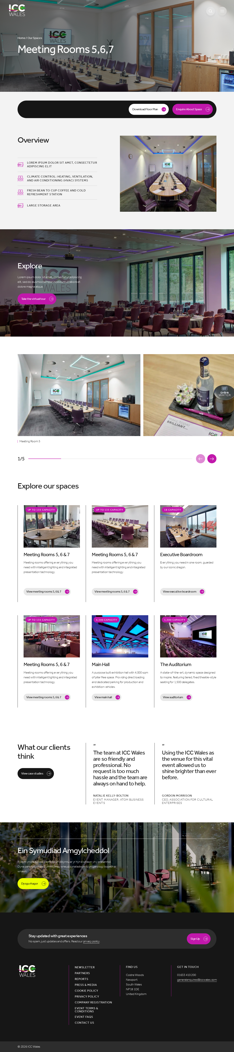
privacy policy (91, 941)
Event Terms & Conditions (86, 1010)
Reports (81, 979)
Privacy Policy (87, 996)
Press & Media (86, 985)
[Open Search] (210, 11)
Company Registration (93, 1002)
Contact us (84, 1022)
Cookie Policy (86, 990)
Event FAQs (84, 1017)
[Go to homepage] (16, 10)
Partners (82, 973)
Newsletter (85, 967)
